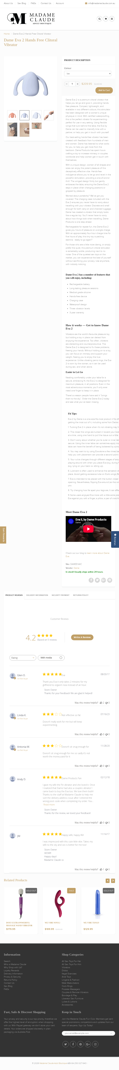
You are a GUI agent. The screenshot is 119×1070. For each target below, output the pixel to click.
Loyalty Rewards (11, 970)
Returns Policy (10, 980)
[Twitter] (65, 1044)
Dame (76, 568)
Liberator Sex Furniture (72, 998)
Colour (67, 68)
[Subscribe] (111, 1033)
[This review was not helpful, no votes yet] (106, 702)
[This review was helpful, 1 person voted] (101, 869)
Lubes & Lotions (69, 1001)
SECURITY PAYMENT (60, 595)
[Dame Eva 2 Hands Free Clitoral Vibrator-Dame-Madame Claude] (30, 84)
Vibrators (66, 967)
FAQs (33, 3)
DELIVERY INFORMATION (37, 595)
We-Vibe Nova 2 (52, 923)
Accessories (67, 1004)
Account (60, 3)
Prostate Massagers (71, 989)
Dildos (65, 970)
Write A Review (82, 637)
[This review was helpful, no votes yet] (101, 734)
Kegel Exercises (69, 973)
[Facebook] (73, 1044)
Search (7, 961)
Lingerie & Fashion (70, 980)
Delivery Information (13, 973)
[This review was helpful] (101, 702)
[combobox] (22, 657)
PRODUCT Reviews (14, 595)
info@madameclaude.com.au (101, 3)
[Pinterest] (80, 1044)
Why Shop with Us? (13, 967)
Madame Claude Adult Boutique (53, 1063)
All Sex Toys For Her (71, 961)
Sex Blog (22, 3)
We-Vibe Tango (91, 923)
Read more (49, 804)
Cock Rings (67, 986)
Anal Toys (66, 976)
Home (7, 33)
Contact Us (46, 3)
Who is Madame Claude (15, 964)
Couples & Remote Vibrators (75, 992)
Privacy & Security (12, 976)
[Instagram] (95, 1044)
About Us (8, 3)
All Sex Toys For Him (71, 964)
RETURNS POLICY (80, 595)
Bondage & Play (69, 995)
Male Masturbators (70, 983)
